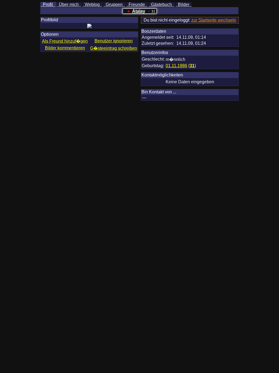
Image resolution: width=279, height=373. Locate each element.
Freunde (136, 4)
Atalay (138, 11)
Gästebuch (161, 4)
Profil (48, 4)
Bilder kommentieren (65, 48)
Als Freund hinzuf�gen (65, 41)
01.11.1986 (176, 65)
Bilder (184, 4)
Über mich (69, 4)
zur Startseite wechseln (213, 20)
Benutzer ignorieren (114, 41)
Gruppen (114, 4)
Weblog (92, 4)
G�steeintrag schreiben (113, 48)
